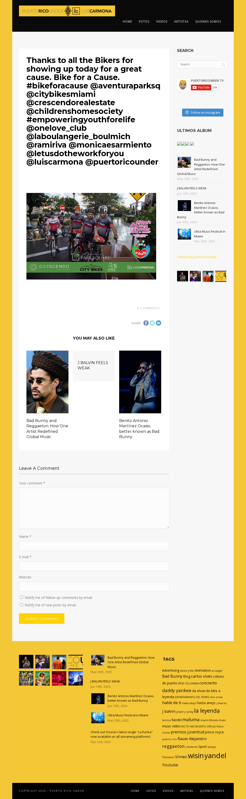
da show (198, 690)
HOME (127, 21)
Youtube (170, 765)
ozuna (166, 732)
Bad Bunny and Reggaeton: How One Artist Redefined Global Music (201, 166)
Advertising (170, 670)
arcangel (217, 670)
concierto (208, 683)
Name (25, 536)
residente (191, 747)
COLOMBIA (192, 683)
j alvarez (221, 703)
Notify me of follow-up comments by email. (59, 597)
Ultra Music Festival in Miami (128, 715)
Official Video (215, 726)
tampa (212, 747)
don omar (216, 697)
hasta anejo (206, 702)
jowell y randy (184, 711)
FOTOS (144, 21)
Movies (213, 720)
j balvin (168, 711)
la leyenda (207, 710)
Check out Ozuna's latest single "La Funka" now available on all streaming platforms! (122, 734)
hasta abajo (189, 703)
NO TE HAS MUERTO (193, 726)
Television (168, 757)
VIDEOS (161, 21)
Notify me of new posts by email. (50, 605)
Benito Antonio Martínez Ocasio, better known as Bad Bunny (200, 210)
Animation (203, 670)
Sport (202, 746)
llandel (177, 720)
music (222, 720)
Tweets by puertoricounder (197, 257)
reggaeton (173, 746)
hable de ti (171, 702)
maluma (191, 719)
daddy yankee (176, 690)
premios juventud (187, 732)
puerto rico (169, 739)
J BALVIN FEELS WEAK (192, 188)
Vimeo (181, 756)
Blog (186, 676)
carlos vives (201, 676)
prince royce (214, 732)
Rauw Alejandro (192, 738)
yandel (215, 755)
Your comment (32, 483)
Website (25, 577)
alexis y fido (187, 670)
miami (204, 720)
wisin (196, 755)
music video (171, 726)
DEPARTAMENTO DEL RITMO (192, 697)
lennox (166, 720)
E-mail (25, 557)
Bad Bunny (172, 676)
